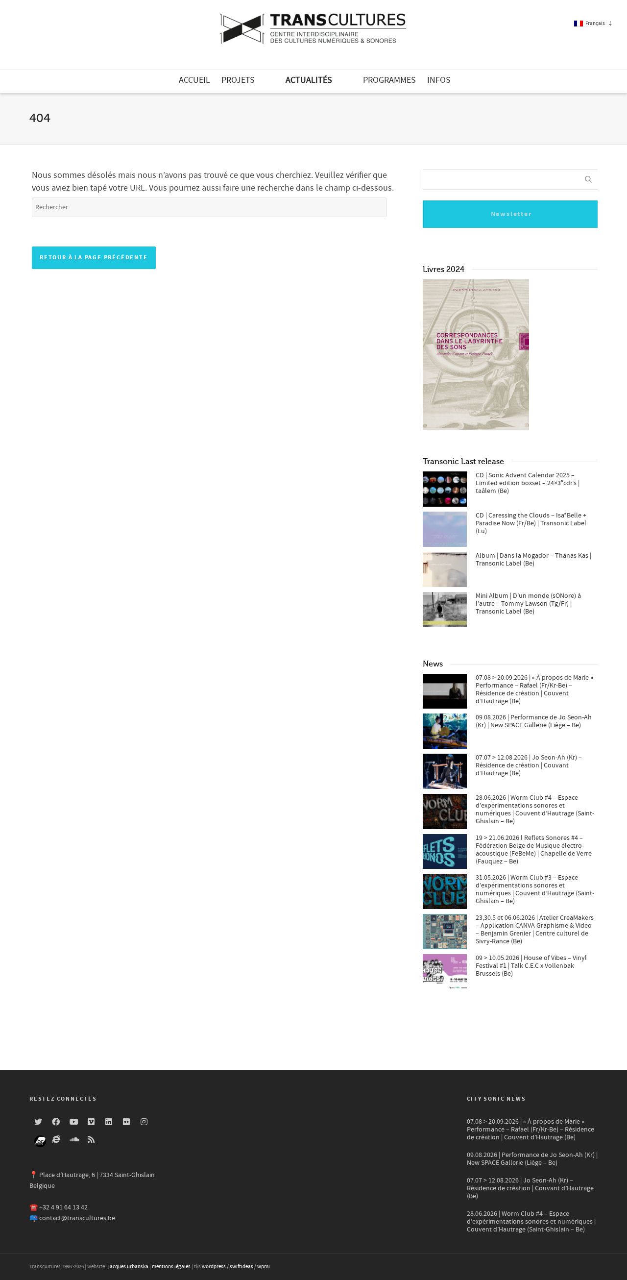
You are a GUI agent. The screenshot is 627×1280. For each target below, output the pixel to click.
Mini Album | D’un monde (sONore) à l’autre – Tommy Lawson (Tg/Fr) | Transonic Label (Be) (528, 603)
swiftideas (241, 1266)
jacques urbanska (128, 1266)
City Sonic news (496, 1099)
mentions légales (171, 1266)
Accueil (194, 80)
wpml (263, 1266)
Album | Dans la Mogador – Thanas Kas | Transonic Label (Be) (533, 559)
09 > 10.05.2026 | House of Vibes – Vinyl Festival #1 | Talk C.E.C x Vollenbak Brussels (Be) (531, 966)
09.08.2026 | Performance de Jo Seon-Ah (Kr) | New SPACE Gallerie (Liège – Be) (534, 721)
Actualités (309, 80)
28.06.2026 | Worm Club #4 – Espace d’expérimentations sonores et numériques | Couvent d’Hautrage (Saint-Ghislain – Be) (535, 809)
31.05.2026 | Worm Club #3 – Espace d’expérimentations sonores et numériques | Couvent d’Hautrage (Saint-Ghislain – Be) (535, 889)
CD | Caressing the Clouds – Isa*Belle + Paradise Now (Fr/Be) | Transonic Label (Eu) (531, 523)
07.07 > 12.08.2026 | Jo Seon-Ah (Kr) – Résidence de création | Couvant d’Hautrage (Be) (529, 765)
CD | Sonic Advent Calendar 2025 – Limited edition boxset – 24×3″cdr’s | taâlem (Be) (527, 483)
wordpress (214, 1266)
